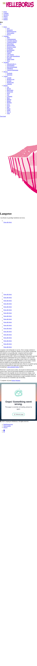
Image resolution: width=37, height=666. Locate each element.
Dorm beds (10, 91)
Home (5, 11)
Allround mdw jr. (11, 64)
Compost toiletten (11, 42)
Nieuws (5, 16)
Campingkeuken (11, 39)
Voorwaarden (10, 33)
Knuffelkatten (10, 50)
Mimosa (9, 99)
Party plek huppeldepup (13, 56)
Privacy (9, 34)
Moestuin (9, 51)
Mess (8, 98)
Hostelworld (10, 82)
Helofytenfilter (11, 45)
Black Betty (10, 90)
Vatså (8, 113)
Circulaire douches (12, 40)
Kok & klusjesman (12, 67)
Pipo (8, 107)
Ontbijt (9, 53)
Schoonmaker (10, 65)
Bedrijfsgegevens (11, 31)
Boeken (5, 19)
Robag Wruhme (16, 380)
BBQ (8, 37)
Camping (5, 13)
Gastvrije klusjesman (12, 70)
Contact (5, 18)
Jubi (8, 95)
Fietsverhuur (10, 44)
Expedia (9, 81)
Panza (8, 105)
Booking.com (10, 79)
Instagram (9, 74)
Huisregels (10, 30)
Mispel (9, 101)
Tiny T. (9, 112)
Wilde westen (10, 59)
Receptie (9, 57)
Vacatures (6, 15)
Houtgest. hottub (11, 47)
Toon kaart (3, 116)
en (0, 24)
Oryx (8, 104)
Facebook (9, 73)
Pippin (8, 108)
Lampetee (9, 96)
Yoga (8, 61)
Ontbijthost (10, 68)
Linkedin (9, 84)
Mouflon (9, 102)
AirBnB (9, 78)
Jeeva (8, 93)
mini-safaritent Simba (13, 367)
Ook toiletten (10, 54)
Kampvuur (10, 48)
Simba (8, 110)
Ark (8, 87)
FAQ (8, 28)
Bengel (9, 88)
